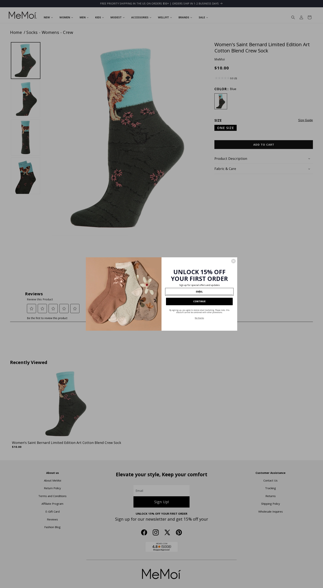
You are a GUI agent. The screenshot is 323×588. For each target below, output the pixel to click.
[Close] (233, 261)
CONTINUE (199, 301)
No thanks (199, 318)
